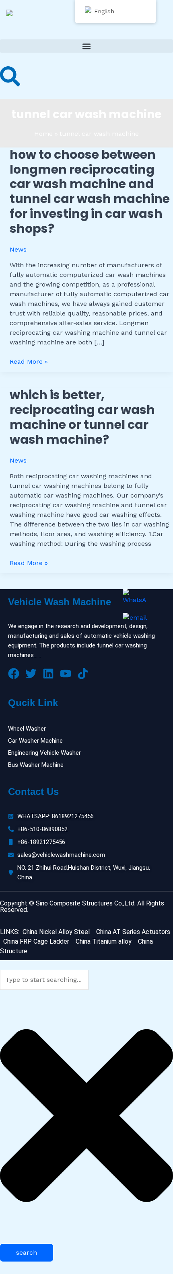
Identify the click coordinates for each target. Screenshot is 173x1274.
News (18, 249)
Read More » (29, 361)
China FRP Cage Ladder (35, 941)
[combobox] (44, 980)
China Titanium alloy (104, 941)
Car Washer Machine (35, 740)
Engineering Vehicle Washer (44, 752)
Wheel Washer (27, 728)
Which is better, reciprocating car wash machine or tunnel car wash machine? (82, 417)
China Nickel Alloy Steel (56, 932)
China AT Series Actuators (133, 932)
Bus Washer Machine (36, 764)
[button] (86, 46)
